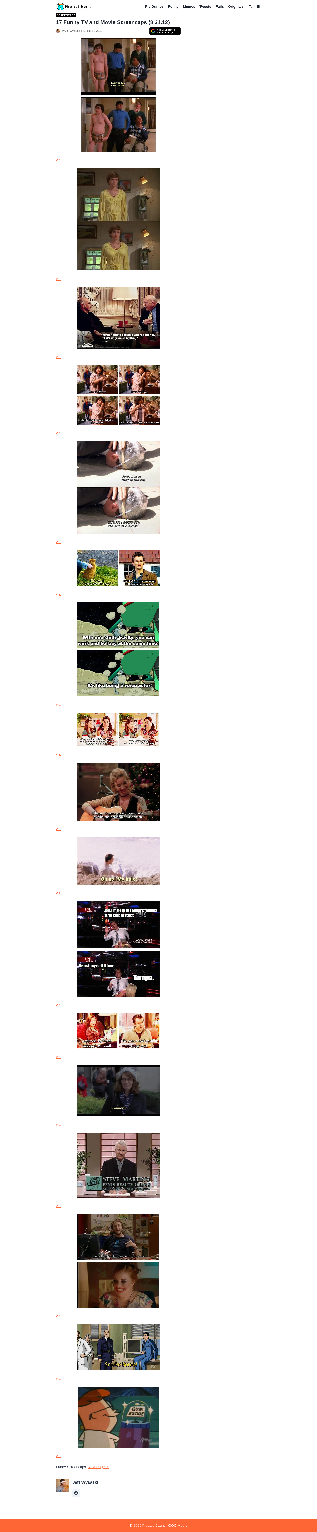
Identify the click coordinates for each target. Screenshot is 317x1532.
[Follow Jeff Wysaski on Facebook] (76, 1493)
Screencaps (66, 15)
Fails (220, 6)
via (58, 160)
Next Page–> (98, 1467)
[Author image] (58, 31)
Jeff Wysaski (72, 30)
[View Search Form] (250, 7)
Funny (173, 6)
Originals (236, 6)
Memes (189, 6)
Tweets (205, 6)
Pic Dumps (154, 6)
